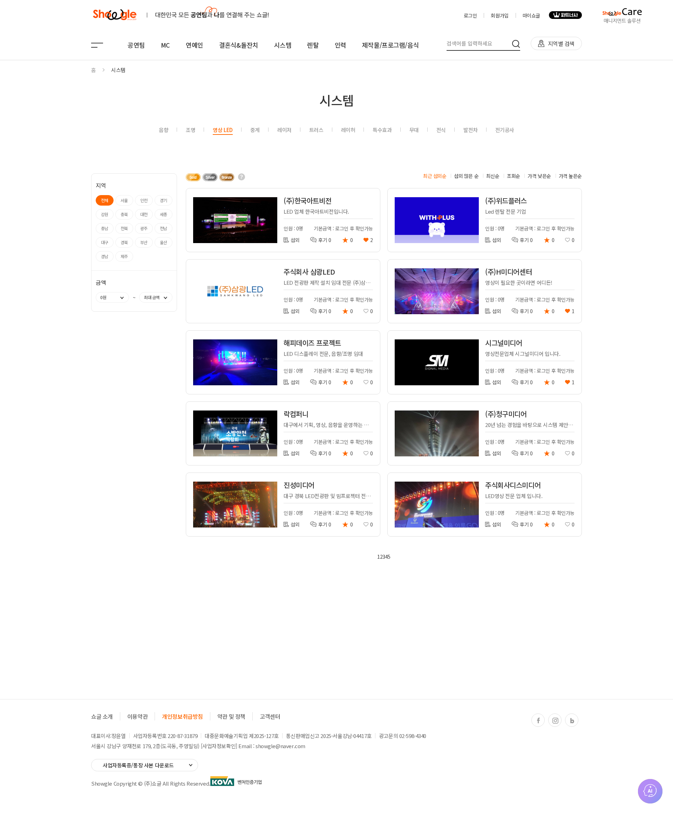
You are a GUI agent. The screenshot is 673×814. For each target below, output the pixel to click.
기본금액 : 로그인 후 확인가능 (343, 228)
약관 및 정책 (231, 716)
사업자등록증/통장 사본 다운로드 (138, 765)
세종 (163, 214)
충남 (104, 228)
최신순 (492, 175)
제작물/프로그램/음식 (390, 44)
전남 (163, 228)
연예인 (194, 44)
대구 (104, 242)
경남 (104, 256)
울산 (163, 242)
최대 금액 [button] (151, 297)
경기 (163, 200)
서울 (124, 200)
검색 (516, 44)
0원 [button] (103, 297)
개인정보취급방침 (182, 716)
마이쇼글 (531, 15)
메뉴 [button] (97, 45)
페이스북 (538, 720)
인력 (340, 44)
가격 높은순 (570, 175)
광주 (144, 228)
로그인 (470, 15)
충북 (124, 214)
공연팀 (136, 44)
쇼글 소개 (102, 716)
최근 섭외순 (434, 175)
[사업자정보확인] (219, 746)
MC (165, 44)
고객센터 (270, 716)
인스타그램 (555, 720)
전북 (124, 228)
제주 (124, 256)
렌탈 (313, 44)
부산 (144, 242)
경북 (124, 242)
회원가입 (499, 15)
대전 (144, 214)
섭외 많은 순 (466, 175)
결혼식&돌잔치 (238, 44)
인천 (144, 200)
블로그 (572, 720)
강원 (104, 214)
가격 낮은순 (539, 175)
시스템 (283, 44)
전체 (104, 200)
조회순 (513, 175)
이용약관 (137, 716)
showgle (114, 15)
